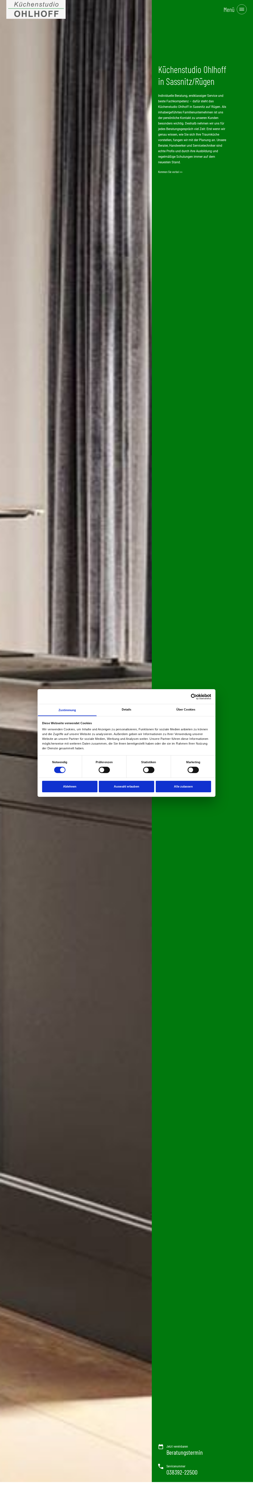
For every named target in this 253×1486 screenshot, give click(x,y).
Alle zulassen (183, 786)
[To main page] (36, 9)
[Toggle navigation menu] (242, 9)
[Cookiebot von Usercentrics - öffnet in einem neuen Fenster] (194, 696)
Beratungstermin (184, 1452)
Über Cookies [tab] (185, 709)
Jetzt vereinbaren (177, 1446)
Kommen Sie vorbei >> (170, 172)
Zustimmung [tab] (67, 710)
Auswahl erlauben (126, 786)
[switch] (104, 770)
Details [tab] (126, 709)
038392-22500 (181, 1472)
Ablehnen (69, 786)
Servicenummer (175, 1466)
